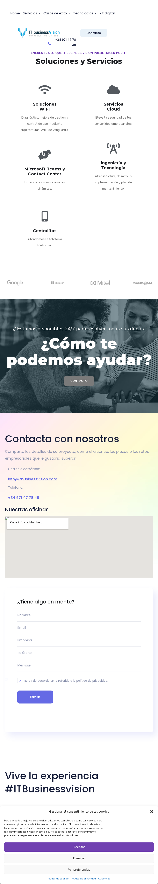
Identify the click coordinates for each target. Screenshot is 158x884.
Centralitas (45, 230)
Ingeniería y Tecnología (113, 165)
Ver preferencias (79, 870)
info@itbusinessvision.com (32, 479)
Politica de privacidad (83, 878)
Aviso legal (104, 878)
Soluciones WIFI (45, 107)
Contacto (93, 33)
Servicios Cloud (113, 107)
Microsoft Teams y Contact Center (44, 171)
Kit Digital (107, 13)
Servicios (30, 13)
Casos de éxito (55, 13)
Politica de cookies (58, 878)
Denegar (79, 858)
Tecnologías (83, 13)
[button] (152, 811)
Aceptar (79, 847)
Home (15, 13)
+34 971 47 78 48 (23, 497)
